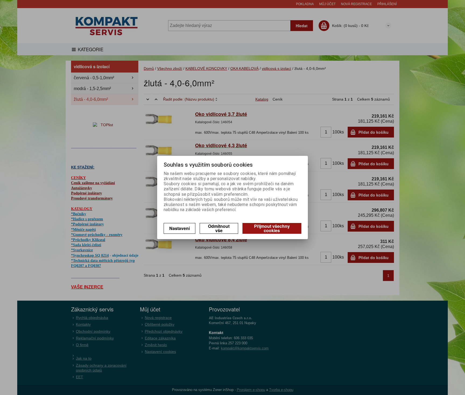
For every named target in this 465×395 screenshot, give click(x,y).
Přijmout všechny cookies (272, 228)
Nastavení (179, 228)
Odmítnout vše (219, 228)
